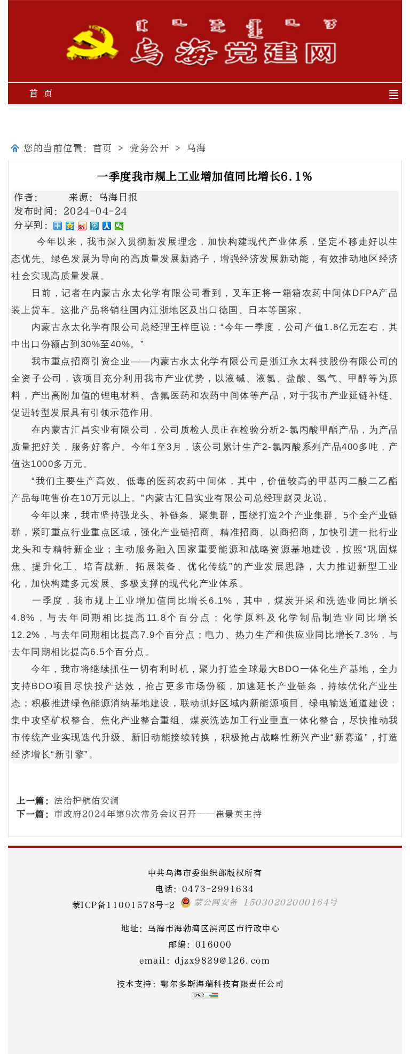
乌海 (197, 148)
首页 (103, 148)
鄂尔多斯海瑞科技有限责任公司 (222, 984)
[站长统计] (205, 996)
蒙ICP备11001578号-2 (124, 905)
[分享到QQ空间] (70, 226)
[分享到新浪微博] (82, 226)
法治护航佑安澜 (87, 800)
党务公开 (149, 148)
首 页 (41, 93)
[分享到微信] (119, 226)
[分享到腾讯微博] (94, 226)
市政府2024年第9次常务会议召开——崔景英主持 (158, 814)
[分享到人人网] (107, 226)
